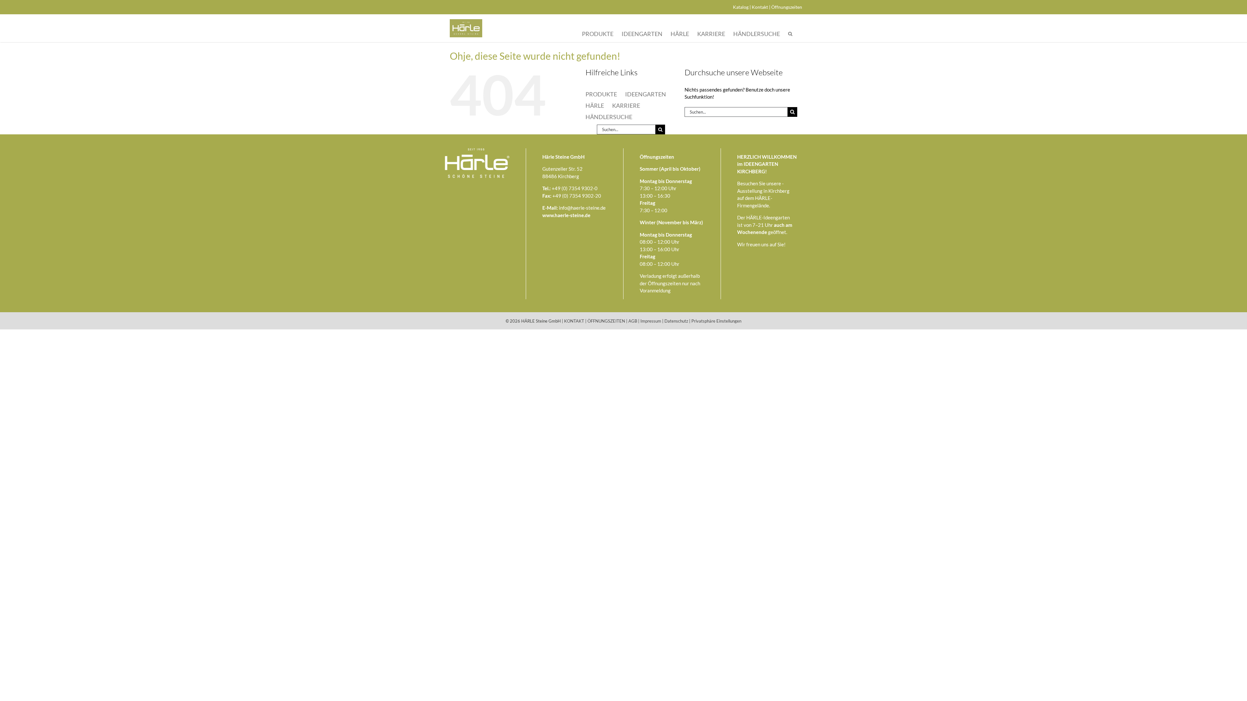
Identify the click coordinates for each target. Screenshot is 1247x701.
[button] (790, 34)
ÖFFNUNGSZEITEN (606, 321)
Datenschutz (676, 321)
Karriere (711, 33)
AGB (632, 321)
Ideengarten (642, 33)
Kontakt (760, 7)
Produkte (597, 33)
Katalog (741, 7)
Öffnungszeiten (786, 7)
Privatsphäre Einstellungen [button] (716, 321)
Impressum (650, 321)
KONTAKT (574, 321)
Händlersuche (756, 33)
